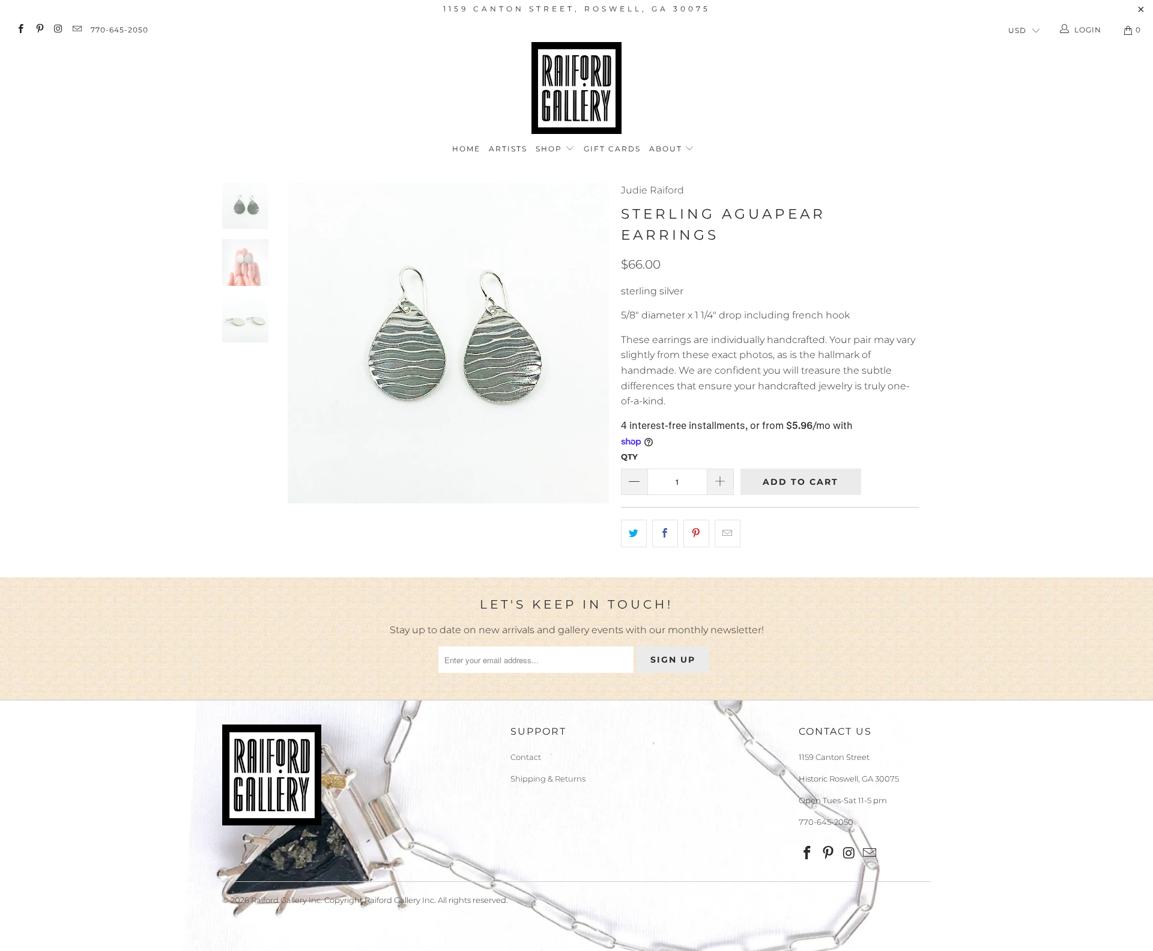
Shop (550, 148)
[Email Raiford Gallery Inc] (76, 29)
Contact (525, 757)
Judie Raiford (652, 190)
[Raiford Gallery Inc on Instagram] (58, 29)
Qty (629, 456)
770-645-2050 (119, 29)
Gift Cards (612, 148)
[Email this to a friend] (727, 533)
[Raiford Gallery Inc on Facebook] (20, 29)
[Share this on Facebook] (665, 533)
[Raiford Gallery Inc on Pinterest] (39, 29)
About (667, 148)
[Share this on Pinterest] (696, 533)
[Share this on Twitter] (634, 533)
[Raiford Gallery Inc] (576, 88)
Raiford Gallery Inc (286, 900)
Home (466, 148)
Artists (508, 148)
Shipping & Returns (548, 778)
